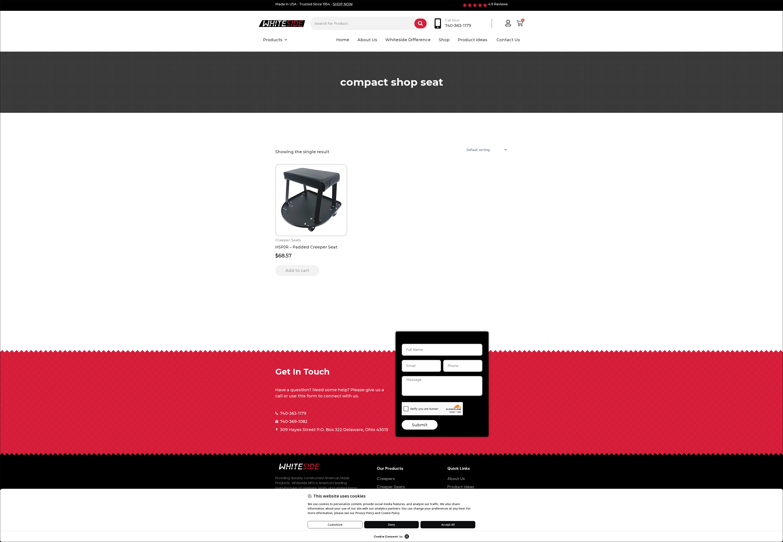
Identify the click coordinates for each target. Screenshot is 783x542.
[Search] (420, 23)
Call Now (452, 20)
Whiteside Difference (408, 39)
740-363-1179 (458, 25)
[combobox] (362, 23)
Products (272, 39)
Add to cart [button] (297, 270)
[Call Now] (438, 23)
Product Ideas (473, 39)
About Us (367, 39)
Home (342, 39)
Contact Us (508, 39)
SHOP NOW (343, 4)
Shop (444, 39)
